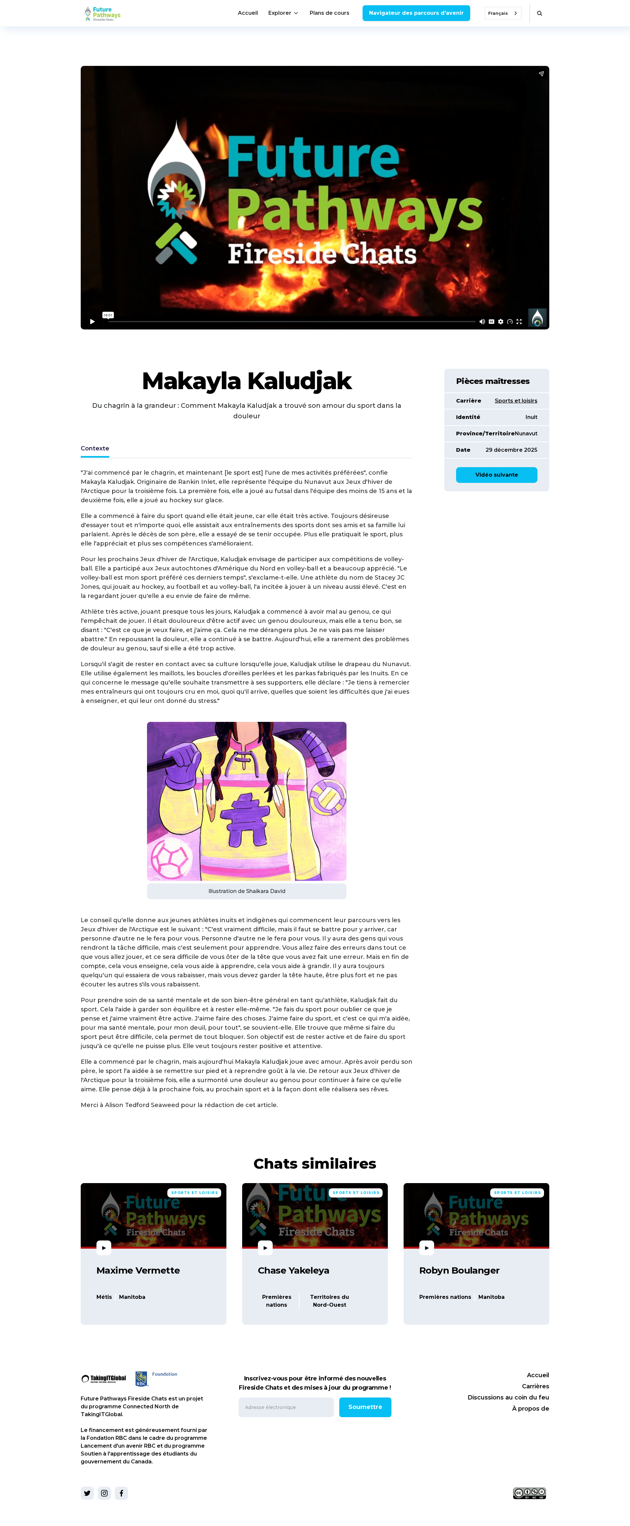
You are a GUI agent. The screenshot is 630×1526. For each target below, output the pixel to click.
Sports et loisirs (516, 401)
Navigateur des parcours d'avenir (416, 13)
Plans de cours (329, 13)
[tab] (95, 449)
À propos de (530, 1408)
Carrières (535, 1386)
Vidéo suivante (496, 475)
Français (498, 13)
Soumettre (365, 1407)
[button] (283, 13)
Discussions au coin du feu (508, 1397)
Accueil (248, 13)
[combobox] (503, 13)
